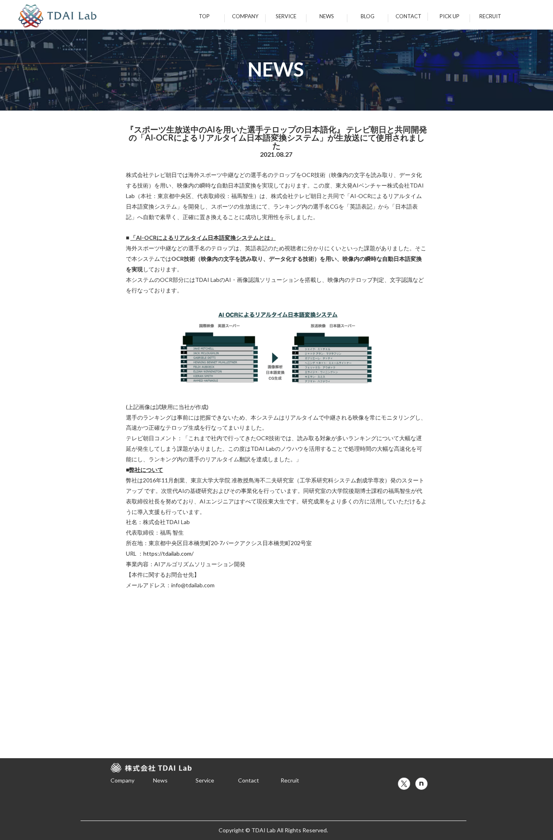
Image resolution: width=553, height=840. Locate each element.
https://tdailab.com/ (168, 553)
